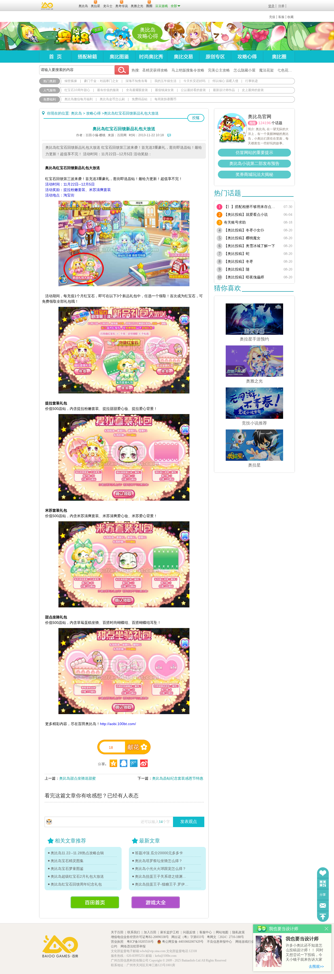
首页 (55, 56)
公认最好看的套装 (193, 90)
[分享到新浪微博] (144, 763)
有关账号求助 (235, 222)
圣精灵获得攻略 (155, 70)
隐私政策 (238, 932)
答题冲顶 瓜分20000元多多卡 (159, 853)
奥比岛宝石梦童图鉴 (67, 869)
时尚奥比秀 (151, 56)
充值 (272, 17)
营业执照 (117, 941)
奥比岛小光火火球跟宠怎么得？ (160, 869)
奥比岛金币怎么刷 (112, 99)
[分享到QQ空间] (123, 763)
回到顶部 (323, 916)
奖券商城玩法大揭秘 (254, 174)
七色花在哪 (286, 70)
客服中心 (205, 932)
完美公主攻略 (219, 70)
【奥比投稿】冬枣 (238, 262)
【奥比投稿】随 (236, 269)
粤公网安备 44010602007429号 (182, 941)
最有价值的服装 (108, 90)
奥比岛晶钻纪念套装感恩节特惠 (177, 778)
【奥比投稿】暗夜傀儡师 (244, 277)
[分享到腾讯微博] (134, 763)
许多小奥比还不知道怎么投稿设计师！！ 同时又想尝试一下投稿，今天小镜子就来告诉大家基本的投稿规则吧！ (304, 952)
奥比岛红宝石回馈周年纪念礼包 (76, 884)
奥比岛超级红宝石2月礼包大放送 (77, 876)
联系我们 (133, 932)
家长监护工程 (169, 932)
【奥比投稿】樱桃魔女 (242, 238)
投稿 (195, 118)
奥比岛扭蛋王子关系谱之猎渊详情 (162, 876)
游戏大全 (156, 902)
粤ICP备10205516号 (140, 941)
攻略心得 (247, 56)
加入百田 (150, 932)
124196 (264, 123)
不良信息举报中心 (220, 941)
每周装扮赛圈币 (165, 99)
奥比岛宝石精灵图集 (67, 861)
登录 (271, 6)
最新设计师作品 (224, 90)
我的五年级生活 (165, 81)
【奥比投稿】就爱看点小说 (246, 215)
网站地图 (222, 932)
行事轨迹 (251, 81)
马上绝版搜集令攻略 (187, 70)
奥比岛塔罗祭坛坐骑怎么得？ (158, 861)
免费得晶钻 (139, 99)
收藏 (290, 17)
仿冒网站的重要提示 (254, 152)
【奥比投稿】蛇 (236, 254)
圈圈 (252, 123)
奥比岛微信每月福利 (78, 99)
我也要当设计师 (302, 938)
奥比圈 (279, 56)
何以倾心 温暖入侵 (225, 81)
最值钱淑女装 (164, 90)
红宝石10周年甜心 (77, 90)
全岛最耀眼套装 (137, 90)
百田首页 (95, 902)
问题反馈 (323, 905)
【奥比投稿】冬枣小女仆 (244, 230)
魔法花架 (266, 70)
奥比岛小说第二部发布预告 (254, 163)
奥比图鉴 (119, 56)
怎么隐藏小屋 (244, 70)
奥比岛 (71, 36)
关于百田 (117, 932)
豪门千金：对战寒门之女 (101, 81)
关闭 (326, 929)
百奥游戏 (47, 6)
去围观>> (316, 966)
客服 (281, 17)
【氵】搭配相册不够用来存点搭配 (251, 207)
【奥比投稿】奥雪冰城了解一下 (249, 246)
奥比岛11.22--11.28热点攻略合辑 (77, 853)
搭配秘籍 (87, 56)
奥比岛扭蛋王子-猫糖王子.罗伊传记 (162, 884)
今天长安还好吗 (194, 81)
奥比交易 (183, 56)
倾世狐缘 (70, 81)
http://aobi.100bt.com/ (118, 724)
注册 (281, 6)
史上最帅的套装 (253, 90)
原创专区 (215, 56)
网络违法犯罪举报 (133, 946)
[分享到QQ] (113, 763)
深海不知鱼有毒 (136, 81)
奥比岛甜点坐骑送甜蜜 (77, 778)
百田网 (67, 5)
